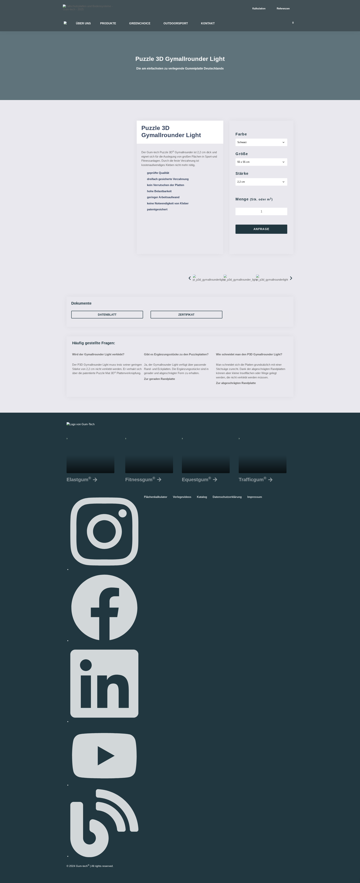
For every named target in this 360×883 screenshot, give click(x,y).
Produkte (108, 23)
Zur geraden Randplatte (159, 378)
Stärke (242, 173)
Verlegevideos (184, 496)
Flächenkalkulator (157, 496)
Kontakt (208, 23)
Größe (242, 154)
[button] (189, 278)
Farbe (241, 134)
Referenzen (283, 8)
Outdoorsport (176, 23)
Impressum (256, 496)
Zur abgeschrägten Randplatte (236, 383)
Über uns (83, 23)
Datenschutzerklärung (229, 496)
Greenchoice (139, 23)
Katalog (204, 496)
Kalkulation (259, 8)
